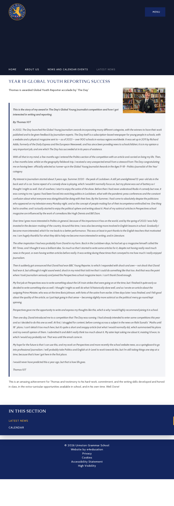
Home (12, 69)
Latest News (106, 69)
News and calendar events (68, 69)
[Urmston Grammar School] (17, 11)
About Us (32, 69)
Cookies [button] (87, 457)
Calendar (16, 427)
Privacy (87, 453)
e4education (95, 449)
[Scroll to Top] (92, 473)
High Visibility (87, 465)
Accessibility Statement (87, 461)
